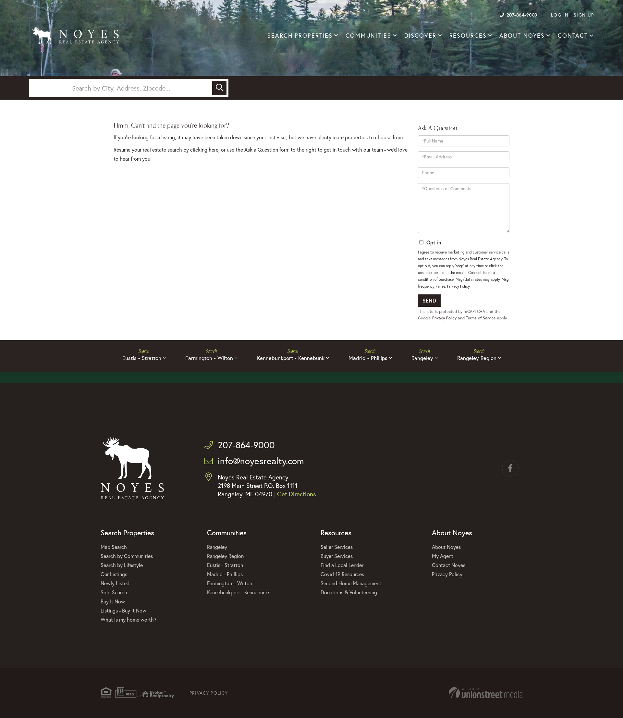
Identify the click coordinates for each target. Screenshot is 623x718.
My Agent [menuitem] (442, 555)
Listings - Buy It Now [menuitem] (123, 610)
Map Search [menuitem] (114, 546)
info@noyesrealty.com (261, 461)
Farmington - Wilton (209, 358)
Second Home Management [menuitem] (351, 583)
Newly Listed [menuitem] (115, 583)
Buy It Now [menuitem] (113, 601)
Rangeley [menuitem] (217, 546)
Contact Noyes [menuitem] (448, 565)
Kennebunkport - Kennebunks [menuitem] (238, 592)
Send (429, 300)
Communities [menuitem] (368, 35)
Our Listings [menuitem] (114, 574)
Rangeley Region (476, 358)
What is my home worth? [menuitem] (128, 619)
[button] (219, 88)
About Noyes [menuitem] (522, 35)
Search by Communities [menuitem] (127, 555)
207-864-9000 (522, 15)
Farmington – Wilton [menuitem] (229, 583)
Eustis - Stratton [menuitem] (225, 565)
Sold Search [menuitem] (114, 592)
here (213, 149)
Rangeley (422, 358)
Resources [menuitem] (468, 35)
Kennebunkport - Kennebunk (290, 358)
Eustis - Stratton (141, 358)
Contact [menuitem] (573, 35)
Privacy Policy (458, 286)
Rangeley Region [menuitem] (225, 555)
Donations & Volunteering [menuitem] (349, 592)
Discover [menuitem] (420, 35)
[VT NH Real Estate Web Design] (485, 693)
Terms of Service (481, 318)
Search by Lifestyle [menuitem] (122, 565)
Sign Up (584, 15)
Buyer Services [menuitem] (337, 555)
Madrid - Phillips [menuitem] (225, 574)
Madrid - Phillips (367, 358)
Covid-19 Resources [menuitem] (342, 574)
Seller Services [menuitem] (337, 546)
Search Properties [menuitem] (300, 35)
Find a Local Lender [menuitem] (342, 565)
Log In (560, 15)
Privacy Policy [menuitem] (447, 574)
